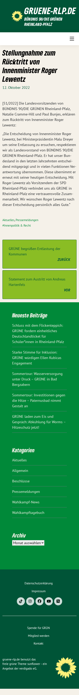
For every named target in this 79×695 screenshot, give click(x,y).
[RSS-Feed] (58, 601)
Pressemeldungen (27, 220)
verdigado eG (27, 668)
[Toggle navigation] (72, 38)
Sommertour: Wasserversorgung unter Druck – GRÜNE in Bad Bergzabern (37, 379)
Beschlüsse (21, 481)
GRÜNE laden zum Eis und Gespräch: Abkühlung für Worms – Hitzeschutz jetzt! (39, 422)
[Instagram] (30, 601)
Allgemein (20, 470)
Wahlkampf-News (26, 502)
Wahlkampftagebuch (28, 512)
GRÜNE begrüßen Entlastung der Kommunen (39, 254)
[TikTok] (21, 601)
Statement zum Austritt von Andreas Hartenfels (39, 284)
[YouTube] (49, 601)
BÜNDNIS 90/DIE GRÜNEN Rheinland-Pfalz (43, 22)
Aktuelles (8, 220)
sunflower (33, 664)
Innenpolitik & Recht (17, 225)
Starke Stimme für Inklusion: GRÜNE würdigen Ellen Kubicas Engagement (36, 357)
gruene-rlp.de (50, 10)
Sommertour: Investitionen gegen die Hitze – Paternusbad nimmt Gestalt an (38, 400)
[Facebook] (39, 601)
